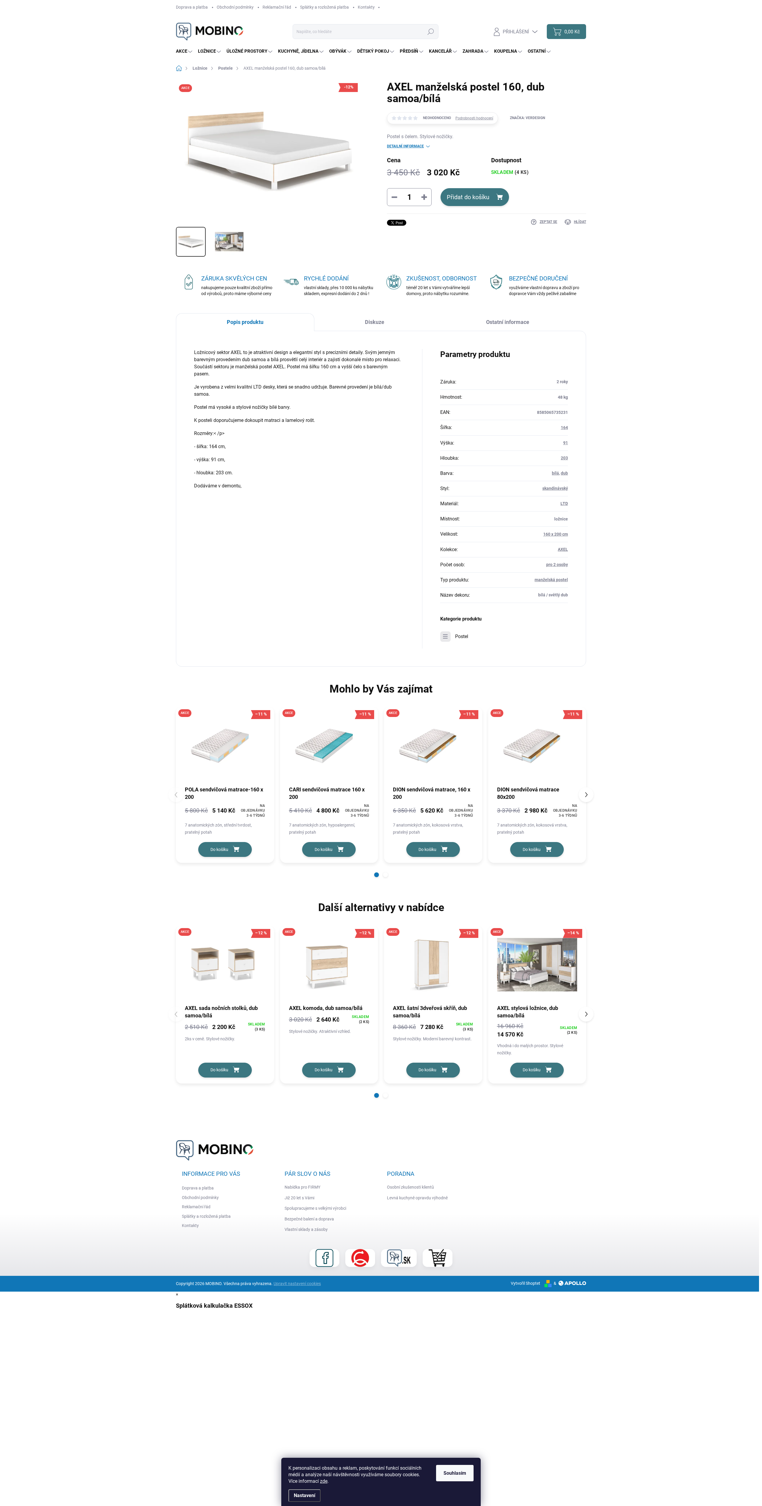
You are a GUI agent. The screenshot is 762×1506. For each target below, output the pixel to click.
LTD (564, 503)
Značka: (527, 118)
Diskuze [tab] (374, 322)
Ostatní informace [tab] (507, 322)
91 (565, 442)
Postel (461, 636)
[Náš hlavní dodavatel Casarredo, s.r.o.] (360, 1258)
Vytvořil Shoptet (525, 1283)
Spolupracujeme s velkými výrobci (315, 1208)
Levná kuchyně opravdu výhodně (417, 1197)
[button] (376, 875)
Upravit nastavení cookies (297, 1283)
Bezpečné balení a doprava (309, 1219)
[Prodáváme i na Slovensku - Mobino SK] (399, 1258)
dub (564, 473)
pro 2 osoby (557, 564)
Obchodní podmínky (235, 7)
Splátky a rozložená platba (324, 7)
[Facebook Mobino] (324, 1258)
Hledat (430, 31)
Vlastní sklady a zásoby (306, 1229)
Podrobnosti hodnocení (474, 118)
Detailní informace (405, 146)
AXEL (563, 549)
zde (323, 1481)
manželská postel (551, 579)
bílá (555, 473)
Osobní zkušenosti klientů (410, 1187)
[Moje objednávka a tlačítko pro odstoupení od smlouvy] (437, 1258)
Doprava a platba (192, 7)
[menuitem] (185, 51)
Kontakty (366, 7)
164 (564, 427)
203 (564, 458)
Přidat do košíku (468, 197)
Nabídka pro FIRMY (302, 1187)
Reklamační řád (277, 7)
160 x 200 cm (555, 534)
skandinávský (555, 488)
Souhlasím (455, 1473)
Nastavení (304, 1495)
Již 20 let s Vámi (299, 1197)
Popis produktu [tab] (245, 322)
